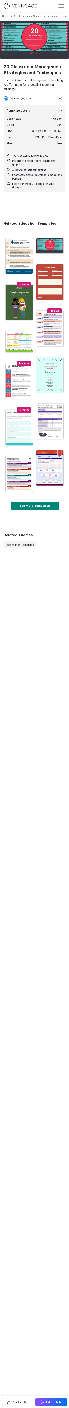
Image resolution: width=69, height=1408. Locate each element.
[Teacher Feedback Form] (19, 427)
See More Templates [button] (34, 505)
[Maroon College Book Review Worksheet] (50, 282)
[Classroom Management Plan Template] (50, 467)
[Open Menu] (61, 6)
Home (5, 16)
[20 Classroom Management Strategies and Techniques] (50, 245)
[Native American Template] (19, 256)
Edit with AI (54, 1402)
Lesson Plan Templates (20, 544)
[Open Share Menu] (61, 98)
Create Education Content (28, 16)
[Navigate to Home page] (20, 6)
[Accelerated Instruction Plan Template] (50, 421)
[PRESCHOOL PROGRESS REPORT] (19, 341)
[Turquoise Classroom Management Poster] (50, 375)
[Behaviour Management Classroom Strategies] (19, 381)
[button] (18, 1402)
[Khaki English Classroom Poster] (19, 302)
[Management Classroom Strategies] (50, 328)
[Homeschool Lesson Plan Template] (19, 474)
